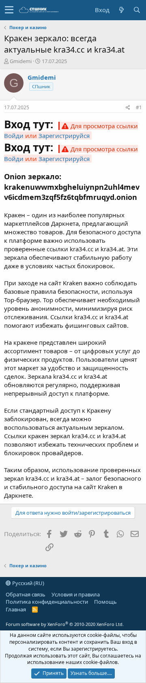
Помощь (105, 601)
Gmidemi (21, 61)
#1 (139, 107)
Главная (16, 609)
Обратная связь (25, 594)
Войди (14, 136)
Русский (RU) (27, 583)
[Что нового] (121, 9)
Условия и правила (76, 594)
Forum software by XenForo (65, 624)
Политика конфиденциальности (47, 601)
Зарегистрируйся (64, 136)
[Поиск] (136, 9)
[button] (9, 10)
